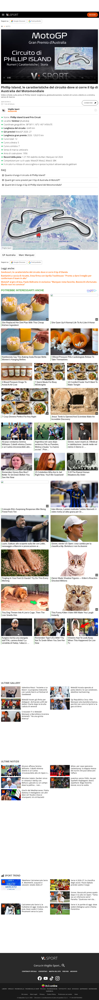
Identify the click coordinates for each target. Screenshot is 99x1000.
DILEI (69, 989)
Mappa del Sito (55, 971)
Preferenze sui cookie (65, 994)
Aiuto (76, 994)
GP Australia (8, 255)
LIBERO (4, 989)
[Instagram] (57, 980)
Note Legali (33, 994)
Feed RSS (65, 971)
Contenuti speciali (29, 971)
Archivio (73, 971)
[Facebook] (40, 980)
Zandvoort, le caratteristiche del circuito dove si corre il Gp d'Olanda (34, 272)
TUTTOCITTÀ (63, 989)
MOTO (8, 26)
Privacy (42, 994)
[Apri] (3, 15)
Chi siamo (24, 994)
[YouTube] (46, 980)
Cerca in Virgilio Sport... (47, 965)
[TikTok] (52, 980)
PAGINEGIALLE (19, 989)
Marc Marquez (26, 255)
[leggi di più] (95, 110)
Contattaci (42, 971)
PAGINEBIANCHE (52, 989)
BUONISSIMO (93, 989)
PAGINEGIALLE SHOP (32, 989)
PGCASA (43, 989)
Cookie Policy (51, 994)
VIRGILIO (11, 989)
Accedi (92, 15)
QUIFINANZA (84, 989)
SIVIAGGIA (75, 989)
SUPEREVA (49, 991)
